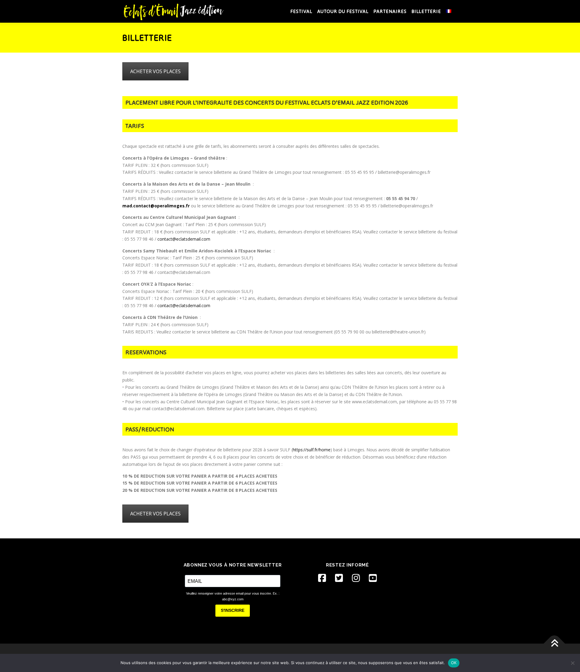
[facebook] (322, 578)
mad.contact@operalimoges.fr (156, 206)
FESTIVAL (301, 11)
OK (454, 662)
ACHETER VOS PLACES (155, 71)
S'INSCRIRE (232, 610)
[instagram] (355, 578)
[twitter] (338, 578)
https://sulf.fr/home (311, 450)
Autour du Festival (343, 11)
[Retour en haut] (554, 643)
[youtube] (372, 578)
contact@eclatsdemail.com (183, 239)
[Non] (572, 663)
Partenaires (390, 11)
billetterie (426, 11)
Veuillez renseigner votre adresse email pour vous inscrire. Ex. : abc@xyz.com (232, 596)
